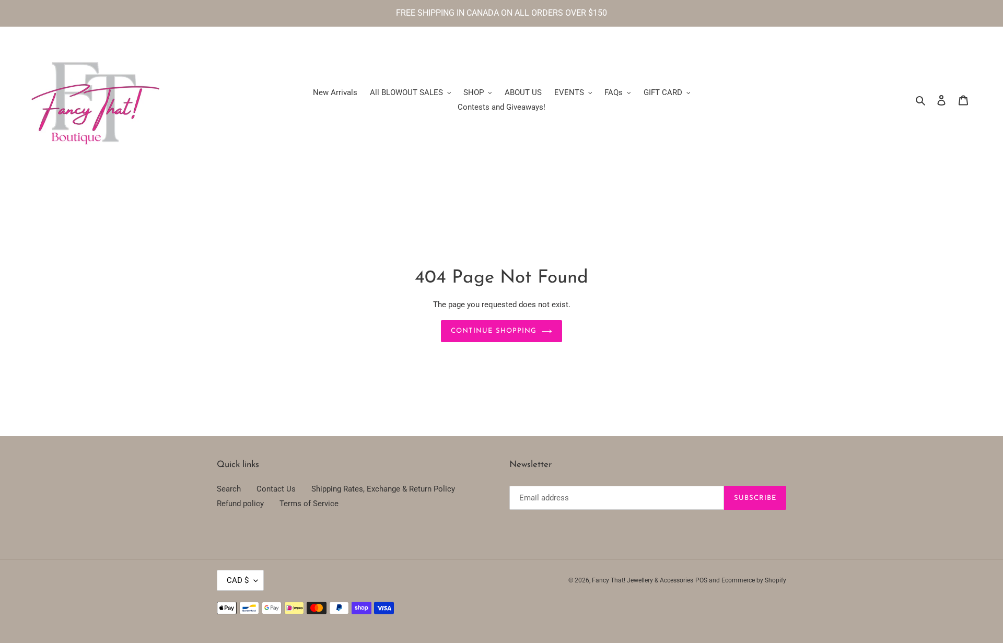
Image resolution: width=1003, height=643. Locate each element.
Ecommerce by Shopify (753, 580)
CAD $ (238, 580)
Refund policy (240, 503)
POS (701, 580)
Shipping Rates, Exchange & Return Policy (383, 489)
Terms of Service (309, 503)
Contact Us (276, 489)
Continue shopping (494, 331)
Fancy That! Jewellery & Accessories (642, 580)
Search (229, 489)
